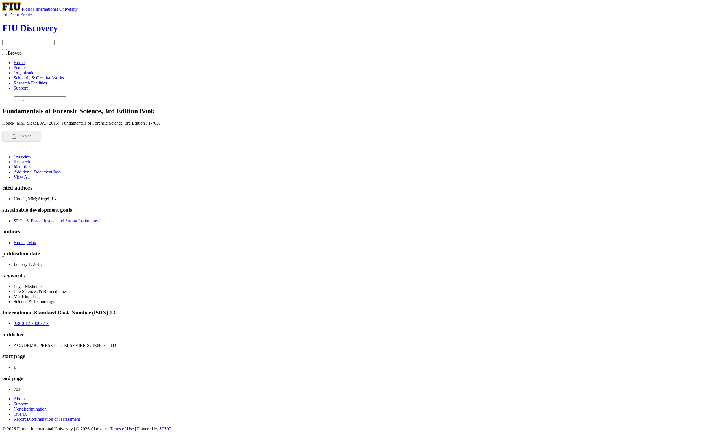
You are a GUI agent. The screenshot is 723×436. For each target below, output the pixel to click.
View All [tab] (22, 177)
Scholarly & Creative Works (39, 77)
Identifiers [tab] (22, 166)
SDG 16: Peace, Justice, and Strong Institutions (56, 220)
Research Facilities (30, 83)
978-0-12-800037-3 (31, 323)
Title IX (20, 414)
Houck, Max (25, 242)
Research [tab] (22, 161)
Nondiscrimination (30, 409)
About (19, 398)
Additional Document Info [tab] (37, 172)
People (20, 67)
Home (19, 62)
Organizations (26, 72)
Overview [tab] (22, 156)
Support (21, 88)
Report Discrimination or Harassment (47, 419)
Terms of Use (122, 428)
